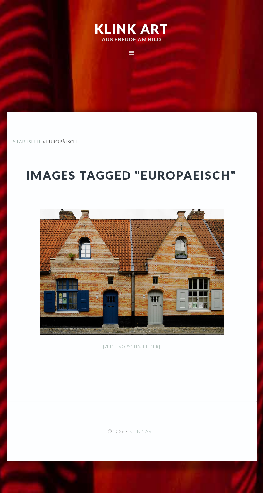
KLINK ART (132, 29)
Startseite (27, 141)
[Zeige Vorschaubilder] (131, 346)
